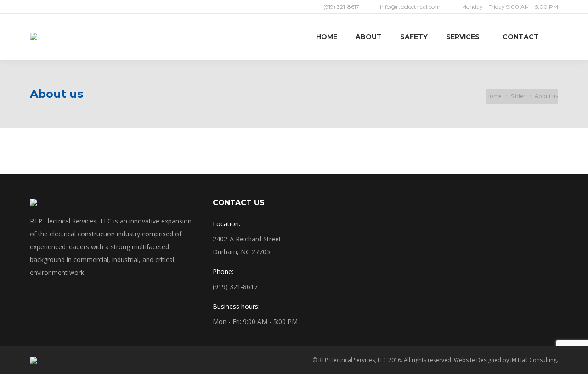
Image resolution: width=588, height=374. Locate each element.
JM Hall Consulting (533, 360)
